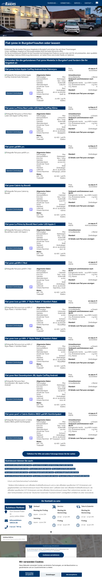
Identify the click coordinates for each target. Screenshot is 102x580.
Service (77, 3)
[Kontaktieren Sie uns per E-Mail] (97, 2)
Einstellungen (50, 574)
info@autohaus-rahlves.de (16, 521)
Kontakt (88, 3)
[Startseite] (8, 3)
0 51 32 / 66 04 (15, 527)
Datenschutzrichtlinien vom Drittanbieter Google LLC (40, 550)
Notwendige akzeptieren (29, 573)
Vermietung (65, 3)
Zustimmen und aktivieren (51, 555)
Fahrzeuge (52, 3)
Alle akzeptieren (71, 574)
